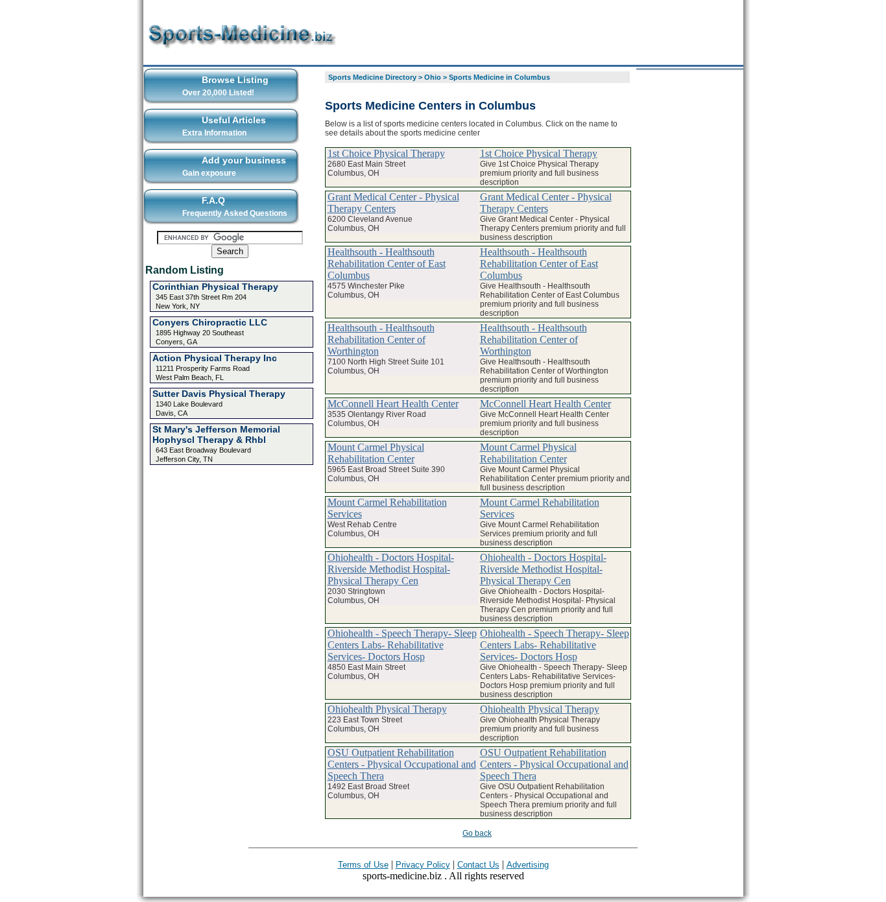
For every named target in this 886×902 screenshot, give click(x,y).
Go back (477, 833)
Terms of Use (363, 865)
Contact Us (478, 865)
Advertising (528, 865)
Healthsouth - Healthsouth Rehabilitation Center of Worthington (381, 339)
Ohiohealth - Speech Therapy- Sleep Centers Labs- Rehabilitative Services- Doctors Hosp (402, 645)
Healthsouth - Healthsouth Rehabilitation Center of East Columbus (387, 263)
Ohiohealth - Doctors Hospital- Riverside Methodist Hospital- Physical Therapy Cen (391, 569)
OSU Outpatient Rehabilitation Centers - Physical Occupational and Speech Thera (402, 764)
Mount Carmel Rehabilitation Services (387, 508)
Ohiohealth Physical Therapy (387, 709)
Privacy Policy (423, 865)
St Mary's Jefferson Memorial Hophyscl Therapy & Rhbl (216, 434)
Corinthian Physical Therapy (215, 286)
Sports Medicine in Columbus (499, 77)
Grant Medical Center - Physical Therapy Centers (393, 202)
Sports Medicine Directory (372, 77)
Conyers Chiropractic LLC (209, 322)
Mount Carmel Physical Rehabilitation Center (376, 453)
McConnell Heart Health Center (393, 403)
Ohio (432, 77)
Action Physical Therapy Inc (214, 358)
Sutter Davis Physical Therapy (218, 393)
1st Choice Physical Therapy (386, 153)
